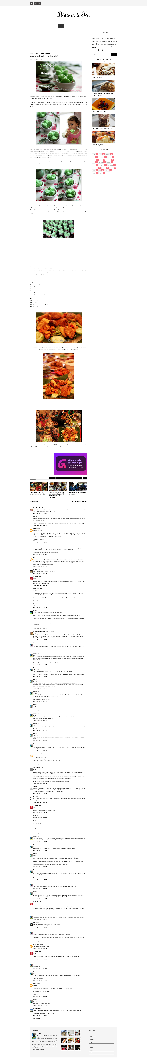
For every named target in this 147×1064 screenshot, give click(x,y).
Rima (34, 643)
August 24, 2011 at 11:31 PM (40, 1005)
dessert (94, 159)
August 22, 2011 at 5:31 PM (40, 841)
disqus (79, 501)
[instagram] (35, 3)
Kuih (93, 162)
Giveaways (108, 159)
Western (100, 173)
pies (100, 170)
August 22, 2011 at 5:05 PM (40, 833)
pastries (111, 167)
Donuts (101, 159)
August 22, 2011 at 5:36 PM (40, 888)
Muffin (94, 165)
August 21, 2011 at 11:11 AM (40, 607)
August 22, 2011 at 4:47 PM (40, 802)
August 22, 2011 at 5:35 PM (40, 879)
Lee (34, 610)
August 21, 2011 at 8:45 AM (40, 566)
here (62, 163)
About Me (68, 26)
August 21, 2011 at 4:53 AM (40, 525)
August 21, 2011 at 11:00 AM (40, 585)
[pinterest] (39, 3)
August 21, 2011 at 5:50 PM (40, 639)
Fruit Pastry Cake (98, 145)
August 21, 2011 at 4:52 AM (40, 513)
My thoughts (95, 167)
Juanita (35, 528)
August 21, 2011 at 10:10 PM (40, 740)
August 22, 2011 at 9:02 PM (40, 912)
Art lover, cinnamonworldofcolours (42, 631)
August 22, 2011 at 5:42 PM (40, 898)
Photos (94, 170)
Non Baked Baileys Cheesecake (102, 128)
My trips (103, 167)
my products (110, 165)
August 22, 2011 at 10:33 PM (40, 919)
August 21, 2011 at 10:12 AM (40, 573)
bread (101, 154)
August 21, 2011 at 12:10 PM (40, 628)
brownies (108, 154)
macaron (108, 162)
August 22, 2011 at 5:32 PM (40, 850)
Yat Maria (35, 576)
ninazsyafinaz (36, 754)
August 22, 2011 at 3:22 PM (40, 793)
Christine (35, 983)
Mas (34, 922)
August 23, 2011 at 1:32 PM (40, 948)
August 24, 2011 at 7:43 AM (40, 980)
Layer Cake (101, 162)
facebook (84, 501)
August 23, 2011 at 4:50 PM (40, 960)
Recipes (76, 26)
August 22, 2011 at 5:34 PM (40, 866)
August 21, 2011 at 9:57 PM (40, 664)
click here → (95, 47)
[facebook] (31, 3)
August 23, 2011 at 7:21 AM (40, 927)
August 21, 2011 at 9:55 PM (40, 650)
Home (60, 26)
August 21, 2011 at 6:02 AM (40, 543)
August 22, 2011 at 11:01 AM (40, 764)
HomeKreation (37, 507)
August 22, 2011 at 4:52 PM (40, 812)
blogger (74, 501)
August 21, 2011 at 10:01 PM (40, 688)
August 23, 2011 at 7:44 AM (40, 941)
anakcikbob (36, 569)
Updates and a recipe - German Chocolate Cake (37, 493)
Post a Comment (36, 1018)
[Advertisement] (58, 41)
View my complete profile (38, 1049)
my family (101, 165)
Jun (34, 786)
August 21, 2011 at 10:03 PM (40, 710)
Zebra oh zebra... (98, 77)
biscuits (94, 154)
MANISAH (35, 557)
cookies (109, 157)
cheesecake (101, 157)
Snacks (94, 173)
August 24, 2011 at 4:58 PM (40, 996)
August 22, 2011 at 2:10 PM (40, 783)
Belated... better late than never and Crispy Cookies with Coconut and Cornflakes (57, 495)
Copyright (84, 26)
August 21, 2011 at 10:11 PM (40, 750)
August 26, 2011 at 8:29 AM (40, 1015)
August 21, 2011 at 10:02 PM (40, 701)
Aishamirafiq (36, 767)
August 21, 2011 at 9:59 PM (40, 676)
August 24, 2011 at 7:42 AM (40, 968)
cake (93, 157)
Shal (34, 796)
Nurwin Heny (36, 1008)
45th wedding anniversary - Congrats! (77, 493)
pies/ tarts (107, 170)
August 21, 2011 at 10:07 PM (40, 730)
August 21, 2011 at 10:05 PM (40, 720)
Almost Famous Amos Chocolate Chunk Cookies (103, 94)
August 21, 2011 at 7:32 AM (40, 554)
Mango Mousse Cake (99, 112)
